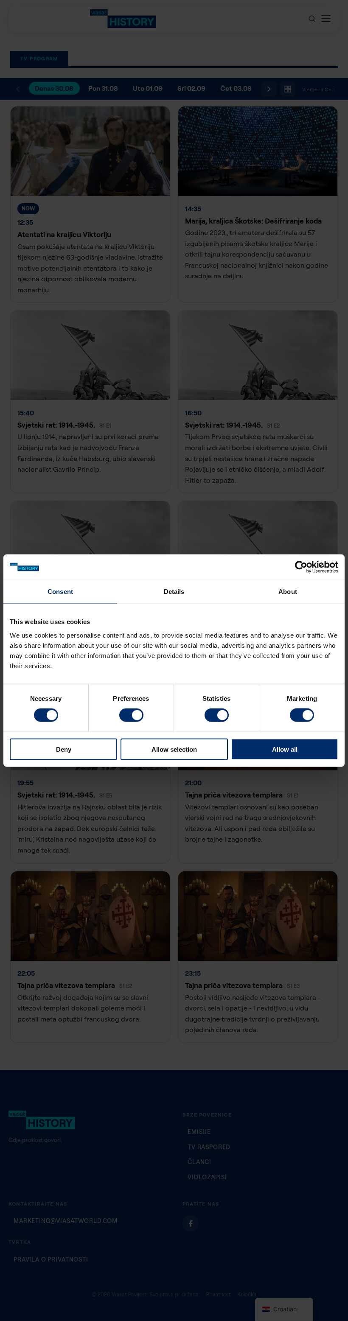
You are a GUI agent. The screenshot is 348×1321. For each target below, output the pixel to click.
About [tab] (287, 591)
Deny (63, 749)
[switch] (131, 715)
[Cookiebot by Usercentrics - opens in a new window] (301, 567)
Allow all (284, 749)
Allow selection (174, 749)
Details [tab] (174, 591)
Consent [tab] (60, 591)
